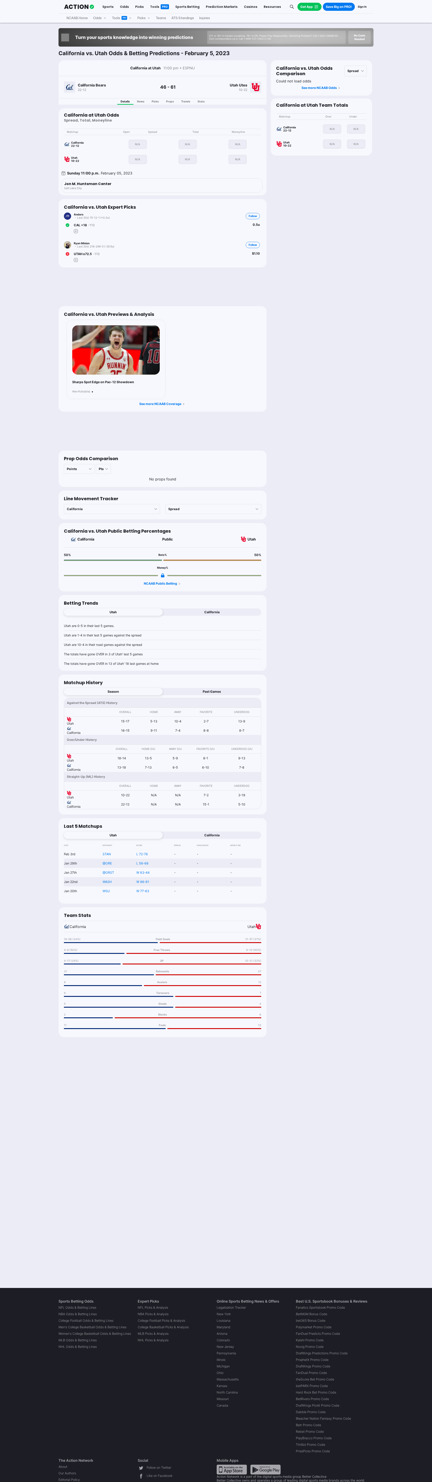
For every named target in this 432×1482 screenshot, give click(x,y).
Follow (253, 216)
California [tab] (212, 612)
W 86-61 (142, 882)
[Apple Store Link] (232, 1469)
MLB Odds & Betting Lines (77, 1340)
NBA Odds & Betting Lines (77, 1314)
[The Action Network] (79, 6)
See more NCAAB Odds (319, 88)
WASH (107, 882)
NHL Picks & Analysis (153, 1340)
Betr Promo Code (308, 1425)
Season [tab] (113, 691)
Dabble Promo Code (311, 1412)
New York (224, 1314)
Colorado (223, 1340)
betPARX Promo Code (312, 1386)
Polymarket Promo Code (313, 1327)
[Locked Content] (162, 575)
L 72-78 (142, 854)
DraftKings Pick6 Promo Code (317, 1405)
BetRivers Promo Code (312, 1399)
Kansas (222, 1386)
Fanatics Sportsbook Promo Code (320, 1307)
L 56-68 (142, 863)
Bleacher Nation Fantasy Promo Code (323, 1418)
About (62, 1466)
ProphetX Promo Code (312, 1360)
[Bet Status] (67, 225)
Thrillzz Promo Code (310, 1444)
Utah (252, 539)
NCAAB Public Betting (160, 583)
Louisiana (223, 1320)
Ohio (220, 1373)
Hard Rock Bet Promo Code (316, 1392)
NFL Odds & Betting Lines (77, 1307)
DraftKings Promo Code (313, 1366)
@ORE (107, 863)
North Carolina (227, 1392)
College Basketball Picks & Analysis (163, 1327)
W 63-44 (143, 872)
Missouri (223, 1399)
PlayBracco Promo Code (314, 1438)
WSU (106, 891)
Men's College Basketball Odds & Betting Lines (92, 1327)
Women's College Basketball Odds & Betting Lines (94, 1333)
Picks (155, 101)
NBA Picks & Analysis (153, 1314)
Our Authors (67, 1473)
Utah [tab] (113, 612)
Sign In (362, 6)
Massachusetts (228, 1379)
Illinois (221, 1360)
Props (170, 101)
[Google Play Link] (265, 1469)
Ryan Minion (82, 243)
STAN (107, 854)
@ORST (108, 872)
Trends (185, 101)
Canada (222, 1405)
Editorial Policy (69, 1480)
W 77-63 (142, 891)
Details (125, 101)
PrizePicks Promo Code (313, 1451)
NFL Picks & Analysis (153, 1307)
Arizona (222, 1333)
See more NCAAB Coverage (160, 404)
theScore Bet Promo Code (315, 1379)
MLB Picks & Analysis (153, 1333)
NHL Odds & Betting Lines (77, 1347)
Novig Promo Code (310, 1347)
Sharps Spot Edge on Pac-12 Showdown (103, 382)
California (85, 539)
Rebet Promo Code (310, 1431)
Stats (201, 101)
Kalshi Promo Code (310, 1340)
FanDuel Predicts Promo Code (318, 1333)
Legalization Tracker (231, 1307)
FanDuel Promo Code (311, 1373)
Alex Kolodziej (81, 391)
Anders (78, 214)
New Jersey (225, 1347)
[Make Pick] (76, 231)
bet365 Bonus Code (310, 1320)
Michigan (223, 1366)
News (140, 101)
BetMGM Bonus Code (311, 1314)
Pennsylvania (226, 1353)
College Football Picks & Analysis (161, 1320)
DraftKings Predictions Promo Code (322, 1353)
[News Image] (116, 350)
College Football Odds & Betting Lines (85, 1320)
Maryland (223, 1327)
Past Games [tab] (212, 691)
